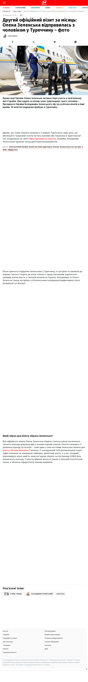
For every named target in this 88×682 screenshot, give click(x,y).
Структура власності (9, 652)
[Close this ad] (86, 669)
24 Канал (6, 8)
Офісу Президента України (42, 138)
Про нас (5, 631)
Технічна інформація (52, 642)
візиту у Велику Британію (16, 450)
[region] (44, 676)
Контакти (48, 645)
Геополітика (20, 8)
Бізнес (47, 8)
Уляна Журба (12, 36)
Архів (46, 649)
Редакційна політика (10, 638)
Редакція (6, 634)
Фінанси (59, 8)
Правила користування (52, 634)
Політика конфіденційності (54, 638)
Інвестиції (72, 8)
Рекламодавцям (50, 631)
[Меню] (4, 3)
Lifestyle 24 (7, 11)
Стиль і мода (17, 11)
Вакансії (5, 649)
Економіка (35, 8)
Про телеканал (8, 642)
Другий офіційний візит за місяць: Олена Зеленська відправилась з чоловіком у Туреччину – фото (54, 11)
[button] (12, 42)
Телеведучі (6, 645)
